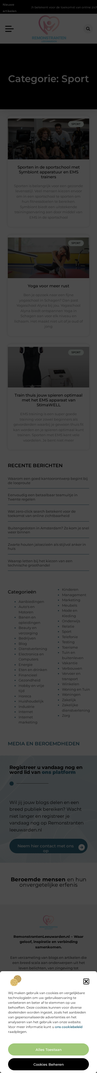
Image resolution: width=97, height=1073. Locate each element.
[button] (86, 981)
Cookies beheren (48, 1064)
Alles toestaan (49, 1049)
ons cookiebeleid (68, 1027)
